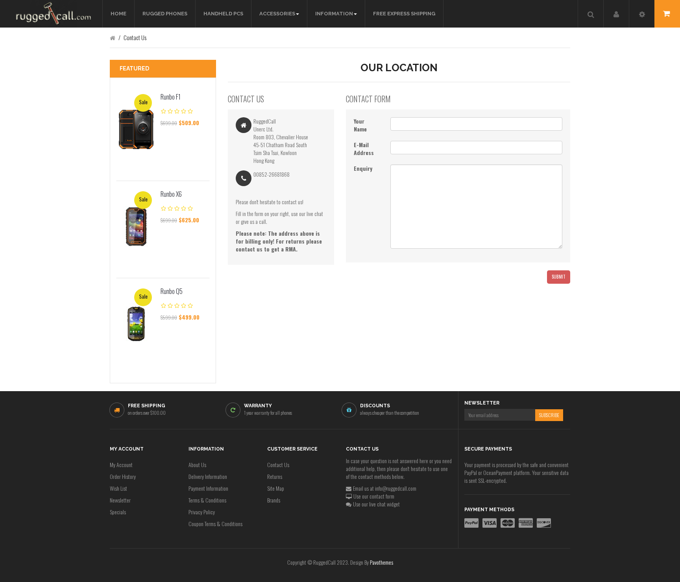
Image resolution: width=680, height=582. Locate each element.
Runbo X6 (171, 194)
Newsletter (120, 500)
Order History (123, 476)
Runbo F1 (171, 97)
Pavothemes (381, 562)
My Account (121, 464)
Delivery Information (207, 476)
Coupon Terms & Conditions (215, 523)
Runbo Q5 (172, 291)
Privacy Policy (201, 512)
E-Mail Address (364, 149)
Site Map (275, 488)
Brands (273, 500)
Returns (274, 476)
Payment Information (208, 488)
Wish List (118, 488)
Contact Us (278, 464)
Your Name (360, 125)
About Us (197, 464)
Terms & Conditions (207, 500)
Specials (118, 512)
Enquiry (363, 168)
